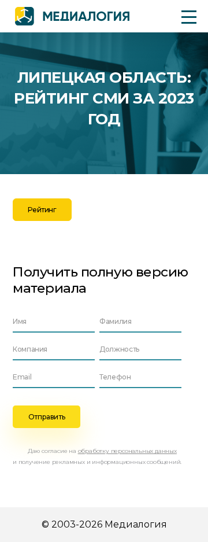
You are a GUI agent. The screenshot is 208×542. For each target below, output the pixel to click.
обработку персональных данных (127, 451)
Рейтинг (42, 209)
